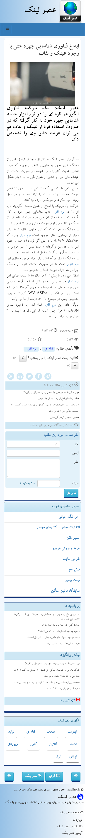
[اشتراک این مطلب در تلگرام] (48, 377)
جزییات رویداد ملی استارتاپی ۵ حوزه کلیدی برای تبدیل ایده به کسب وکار (44, 405)
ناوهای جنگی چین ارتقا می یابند (63, 411)
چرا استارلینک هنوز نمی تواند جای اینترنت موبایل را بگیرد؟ (50, 392)
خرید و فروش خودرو (66, 549)
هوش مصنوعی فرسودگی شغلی (64, 417)
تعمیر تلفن (73, 538)
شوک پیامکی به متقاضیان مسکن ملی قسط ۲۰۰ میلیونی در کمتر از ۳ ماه (46, 670)
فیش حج (74, 570)
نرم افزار (58, 212)
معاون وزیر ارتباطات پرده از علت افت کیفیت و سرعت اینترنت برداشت (46, 682)
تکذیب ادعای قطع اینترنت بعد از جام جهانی (58, 398)
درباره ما (77, 820)
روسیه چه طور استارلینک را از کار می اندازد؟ (58, 631)
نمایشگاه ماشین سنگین (65, 591)
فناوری (48, 349)
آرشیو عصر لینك (72, 833)
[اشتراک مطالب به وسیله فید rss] (11, 377)
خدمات (51, 732)
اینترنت (72, 732)
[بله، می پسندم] (23, 358)
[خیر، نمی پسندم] (74, 365)
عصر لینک (31, 776)
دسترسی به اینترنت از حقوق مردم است (61, 676)
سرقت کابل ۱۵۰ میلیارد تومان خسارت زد (60, 625)
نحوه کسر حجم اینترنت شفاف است (63, 688)
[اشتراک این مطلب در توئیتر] (29, 377)
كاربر (33, 745)
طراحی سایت (71, 559)
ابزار (58, 757)
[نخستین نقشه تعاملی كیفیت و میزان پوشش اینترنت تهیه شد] (9, 777)
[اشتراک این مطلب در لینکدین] (20, 377)
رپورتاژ (13, 745)
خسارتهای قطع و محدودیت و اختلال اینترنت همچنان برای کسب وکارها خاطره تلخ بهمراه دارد (46, 617)
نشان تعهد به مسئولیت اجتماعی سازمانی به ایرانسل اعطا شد (53, 637)
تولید (11, 732)
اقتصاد (73, 745)
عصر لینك (40, 11)
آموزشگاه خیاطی (69, 517)
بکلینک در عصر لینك (69, 827)
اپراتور (72, 757)
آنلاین (53, 745)
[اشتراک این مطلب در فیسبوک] (38, 377)
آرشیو (52, 776)
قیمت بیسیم (72, 581)
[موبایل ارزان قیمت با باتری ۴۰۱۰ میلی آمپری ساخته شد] (75, 777)
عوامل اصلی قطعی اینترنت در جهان (63, 644)
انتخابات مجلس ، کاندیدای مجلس (58, 528)
